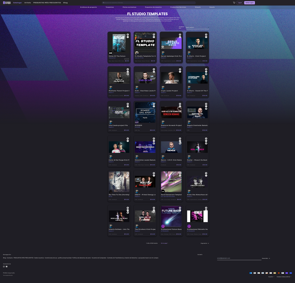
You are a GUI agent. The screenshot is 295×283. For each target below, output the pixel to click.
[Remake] (128, 74)
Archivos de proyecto (88, 7)
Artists (28, 3)
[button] (234, 2)
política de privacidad (65, 258)
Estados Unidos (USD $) (283, 276)
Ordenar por (181, 27)
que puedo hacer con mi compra (148, 258)
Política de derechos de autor (81, 258)
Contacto (10, 258)
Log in (240, 3)
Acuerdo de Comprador (99, 258)
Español (270, 276)
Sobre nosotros (39, 258)
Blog (65, 3)
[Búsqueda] (103, 2)
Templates (110, 7)
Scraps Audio (11, 273)
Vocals (212, 7)
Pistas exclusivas (129, 7)
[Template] (128, 35)
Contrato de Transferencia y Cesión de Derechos (122, 258)
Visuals (198, 7)
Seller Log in (250, 3)
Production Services (178, 7)
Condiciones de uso (51, 258)
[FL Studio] (128, 37)
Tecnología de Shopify (8, 275)
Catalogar (17, 3)
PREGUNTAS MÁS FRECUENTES (47, 3)
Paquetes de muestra (153, 7)
